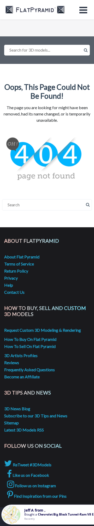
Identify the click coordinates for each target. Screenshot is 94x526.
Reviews (11, 362)
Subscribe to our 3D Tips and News (35, 415)
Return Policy (16, 270)
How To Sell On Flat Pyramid (30, 346)
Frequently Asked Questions (29, 369)
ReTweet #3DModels (31, 464)
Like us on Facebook (30, 475)
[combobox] (47, 50)
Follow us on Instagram (35, 485)
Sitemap (11, 422)
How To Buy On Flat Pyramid (30, 339)
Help (8, 285)
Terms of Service (19, 263)
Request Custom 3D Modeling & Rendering (42, 330)
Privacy (11, 277)
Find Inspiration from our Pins (40, 496)
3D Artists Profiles (21, 355)
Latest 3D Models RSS (24, 429)
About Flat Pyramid (21, 256)
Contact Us (14, 292)
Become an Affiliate (22, 376)
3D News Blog (17, 408)
